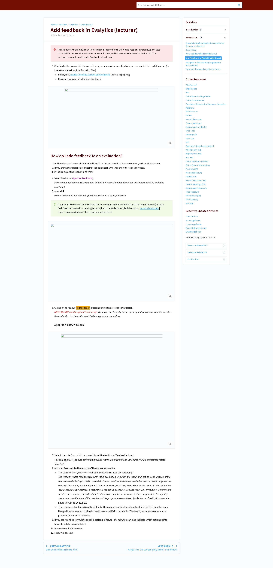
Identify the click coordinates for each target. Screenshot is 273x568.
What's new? (191, 85)
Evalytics (74, 24)
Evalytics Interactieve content (200, 146)
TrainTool (190, 130)
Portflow (190, 108)
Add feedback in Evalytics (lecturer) (94, 30)
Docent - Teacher (59, 24)
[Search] (239, 5)
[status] (112, 53)
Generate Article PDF (197, 252)
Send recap (191, 50)
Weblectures (192, 111)
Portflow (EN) (192, 169)
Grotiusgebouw (193, 220)
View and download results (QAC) (201, 53)
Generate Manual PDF (198, 245)
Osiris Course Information (198, 165)
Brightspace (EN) (193, 153)
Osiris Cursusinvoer (195, 100)
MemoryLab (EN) (193, 195)
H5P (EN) (189, 203)
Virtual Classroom (194, 119)
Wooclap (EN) (192, 199)
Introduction (193, 29)
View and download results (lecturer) (203, 69)
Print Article (193, 259)
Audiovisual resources (196, 188)
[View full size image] (111, 117)
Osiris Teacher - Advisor (197, 161)
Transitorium (192, 216)
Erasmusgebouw (193, 231)
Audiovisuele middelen (196, 127)
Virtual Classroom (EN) (196, 180)
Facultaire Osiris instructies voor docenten (206, 104)
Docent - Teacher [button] (39, 1)
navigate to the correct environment (90, 74)
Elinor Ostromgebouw (196, 228)
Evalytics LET (87, 24)
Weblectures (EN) (194, 172)
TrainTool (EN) (192, 192)
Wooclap (190, 138)
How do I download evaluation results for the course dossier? (205, 45)
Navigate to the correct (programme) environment (203, 64)
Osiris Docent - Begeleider (198, 96)
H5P (187, 142)
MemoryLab (191, 134)
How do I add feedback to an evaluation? (86, 156)
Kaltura (189, 115)
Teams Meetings (193, 123)
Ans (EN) (189, 157)
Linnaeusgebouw (194, 224)
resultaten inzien (149, 208)
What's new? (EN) (193, 150)
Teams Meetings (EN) (196, 184)
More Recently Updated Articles (201, 237)
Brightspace (191, 88)
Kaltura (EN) (191, 176)
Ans (187, 92)
